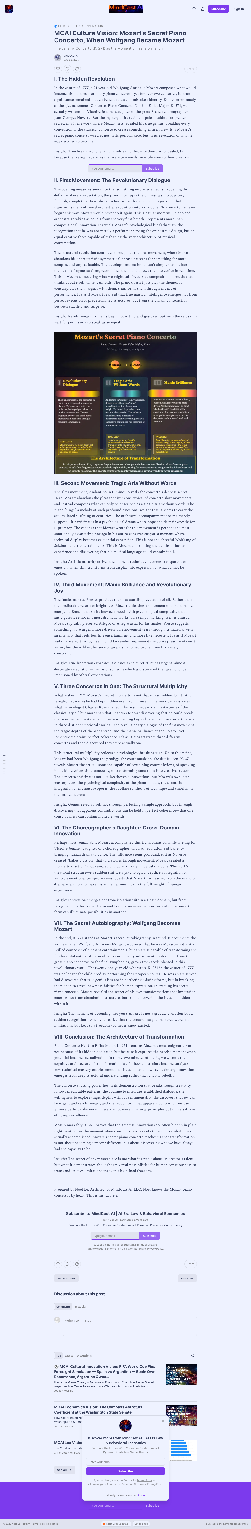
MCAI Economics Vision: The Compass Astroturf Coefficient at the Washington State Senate (98, 1410)
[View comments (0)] (67, 69)
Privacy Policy (155, 1484)
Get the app (141, 1523)
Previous (69, 1278)
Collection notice (49, 1523)
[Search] (194, 9)
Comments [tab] (63, 1306)
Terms (34, 1523)
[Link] (48, 79)
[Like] (58, 69)
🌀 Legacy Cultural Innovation (78, 26)
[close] (163, 1421)
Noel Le (68, 1390)
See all (62, 1470)
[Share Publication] (203, 9)
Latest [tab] (69, 1355)
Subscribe (218, 9)
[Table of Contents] (4, 764)
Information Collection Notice (124, 1484)
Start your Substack (117, 1523)
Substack (211, 1523)
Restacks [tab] (80, 1306)
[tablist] (71, 1306)
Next (184, 1278)
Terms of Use (144, 1480)
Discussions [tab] (84, 1355)
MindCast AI (71, 55)
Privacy (26, 1523)
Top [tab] (58, 1355)
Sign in (239, 9)
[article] (125, 1381)
